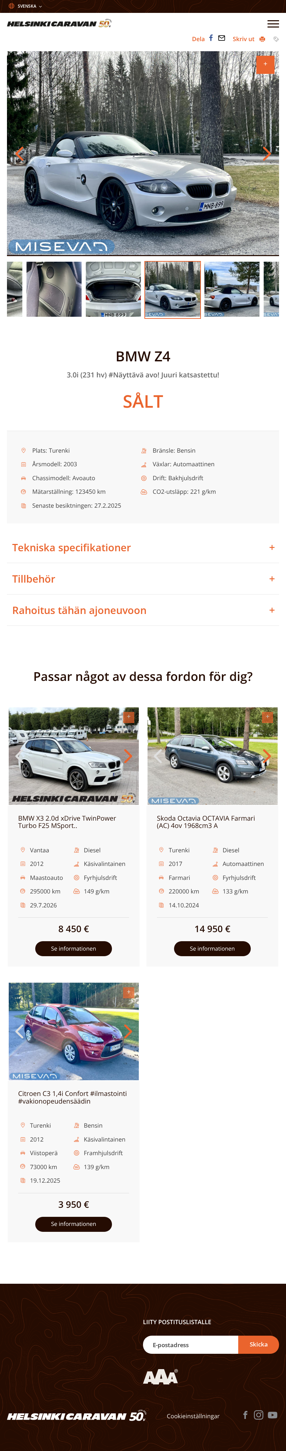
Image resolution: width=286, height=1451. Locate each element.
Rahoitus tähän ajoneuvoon (79, 610)
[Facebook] (211, 38)
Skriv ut (244, 39)
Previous (19, 153)
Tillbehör (33, 578)
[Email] (221, 38)
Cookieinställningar (193, 1416)
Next (267, 153)
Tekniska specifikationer (71, 547)
